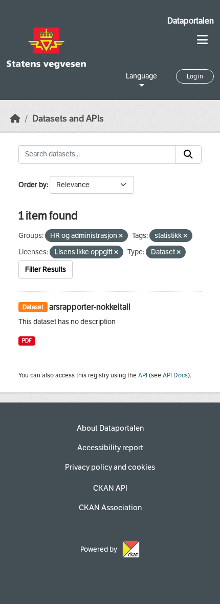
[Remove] (121, 236)
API (142, 375)
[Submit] (188, 154)
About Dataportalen (110, 428)
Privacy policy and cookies (110, 467)
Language (141, 76)
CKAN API (110, 488)
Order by (32, 184)
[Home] (15, 118)
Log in (195, 76)
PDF (27, 340)
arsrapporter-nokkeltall (89, 307)
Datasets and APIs (68, 118)
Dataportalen (190, 21)
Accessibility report (110, 447)
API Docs (175, 375)
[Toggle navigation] (202, 39)
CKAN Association (110, 507)
